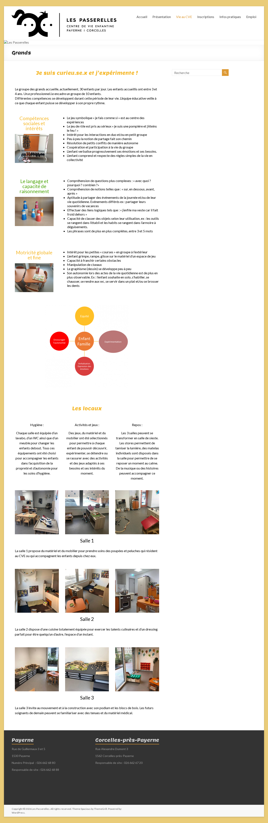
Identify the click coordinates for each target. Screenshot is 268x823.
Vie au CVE (184, 17)
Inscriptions (205, 17)
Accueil (142, 17)
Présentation (161, 17)
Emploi (251, 17)
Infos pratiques (230, 17)
